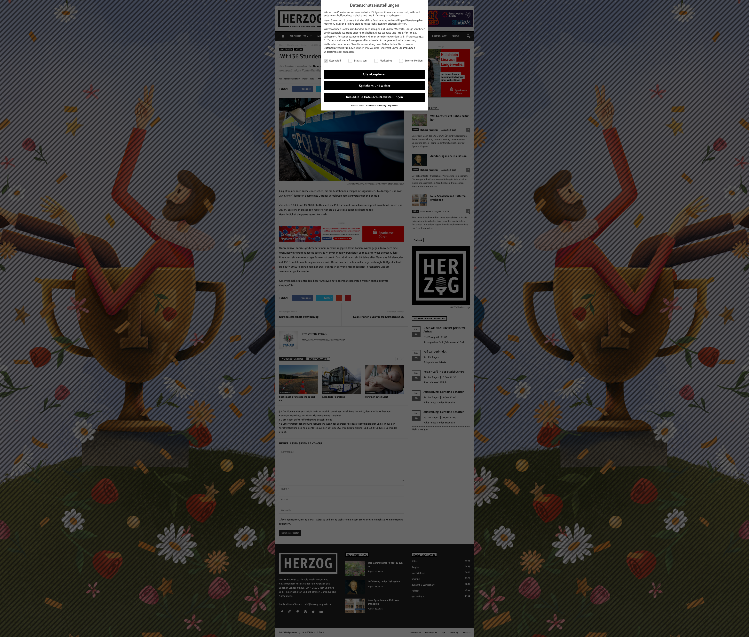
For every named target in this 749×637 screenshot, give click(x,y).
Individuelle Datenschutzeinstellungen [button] (374, 97)
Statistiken (360, 60)
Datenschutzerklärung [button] (376, 105)
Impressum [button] (393, 105)
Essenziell (335, 60)
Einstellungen (407, 48)
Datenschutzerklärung (337, 48)
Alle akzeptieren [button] (375, 74)
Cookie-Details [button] (357, 105)
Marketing (386, 60)
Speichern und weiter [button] (374, 86)
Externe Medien (414, 60)
